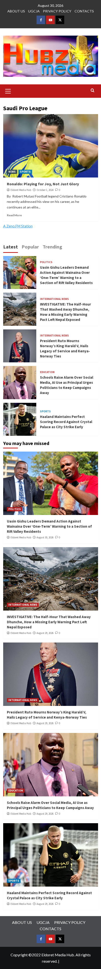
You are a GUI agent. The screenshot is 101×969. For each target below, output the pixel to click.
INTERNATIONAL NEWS (54, 299)
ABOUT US (16, 11)
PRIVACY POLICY (57, 11)
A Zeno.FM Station (18, 226)
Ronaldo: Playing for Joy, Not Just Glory (43, 183)
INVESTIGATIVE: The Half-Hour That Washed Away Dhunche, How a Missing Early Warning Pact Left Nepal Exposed (49, 621)
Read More (14, 215)
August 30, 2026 (45, 537)
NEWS (12, 171)
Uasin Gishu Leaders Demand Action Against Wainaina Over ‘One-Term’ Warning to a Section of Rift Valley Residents (49, 526)
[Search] (92, 90)
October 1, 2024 (45, 190)
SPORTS (25, 171)
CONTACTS (84, 11)
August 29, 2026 (45, 633)
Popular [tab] (30, 247)
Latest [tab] (10, 247)
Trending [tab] (52, 247)
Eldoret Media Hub (21, 190)
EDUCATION (47, 372)
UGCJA (34, 11)
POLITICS (46, 262)
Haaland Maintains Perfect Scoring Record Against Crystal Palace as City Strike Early (66, 421)
